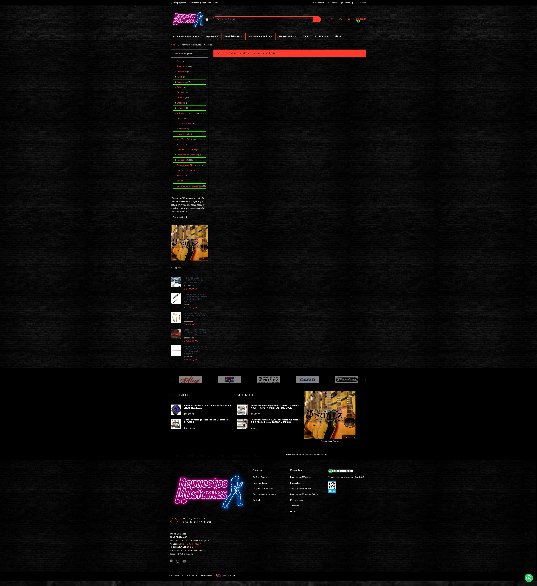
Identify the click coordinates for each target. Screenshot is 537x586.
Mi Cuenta (362, 3)
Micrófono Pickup (186, 139)
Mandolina (183, 128)
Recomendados (260, 483)
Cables (182, 87)
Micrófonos (184, 144)
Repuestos (210, 36)
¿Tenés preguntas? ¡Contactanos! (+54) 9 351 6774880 (194, 3)
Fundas (182, 108)
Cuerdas (183, 97)
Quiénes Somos (260, 477)
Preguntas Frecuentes (263, 488)
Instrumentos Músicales (185, 36)
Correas (183, 92)
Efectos (182, 103)
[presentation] (365, 380)
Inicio (173, 45)
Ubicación (319, 3)
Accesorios (321, 36)
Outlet (305, 36)
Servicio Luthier (232, 36)
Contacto (257, 500)
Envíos (334, 3)
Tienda (347, 3)
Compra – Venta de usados (265, 494)
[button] (529, 578)
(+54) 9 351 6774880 (191, 544)
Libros (338, 36)
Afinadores (184, 71)
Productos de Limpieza (189, 154)
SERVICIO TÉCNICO (187, 170)
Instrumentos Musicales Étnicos (304, 494)
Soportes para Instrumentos (191, 186)
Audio (181, 77)
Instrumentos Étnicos (259, 36)
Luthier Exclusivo (186, 123)
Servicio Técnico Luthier (301, 488)
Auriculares (184, 82)
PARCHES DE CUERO (187, 149)
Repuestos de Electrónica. (190, 165)
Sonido (182, 175)
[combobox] (263, 19)
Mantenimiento (286, 36)
